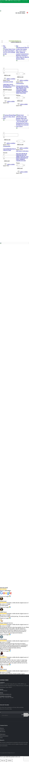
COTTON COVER (8, 81)
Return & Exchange (4, 735)
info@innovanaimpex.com (5, 694)
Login (1, 737)
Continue (9, 760)
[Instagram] (5, 5)
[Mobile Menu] (0, 8)
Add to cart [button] (7, 75)
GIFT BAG (19, 151)
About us (2, 728)
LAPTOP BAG (20, 83)
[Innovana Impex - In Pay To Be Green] (7, 13)
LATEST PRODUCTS (16, 42)
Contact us (2, 729)
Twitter (5, 701)
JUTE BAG (25, 151)
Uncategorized (6, 146)
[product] (9, 123)
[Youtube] (3, 5)
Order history (2, 734)
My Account (2, 731)
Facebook (1, 701)
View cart (3, 760)
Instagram (8, 701)
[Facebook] (1, 5)
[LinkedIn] (8, 5)
